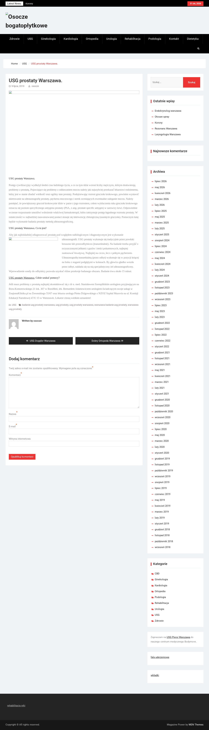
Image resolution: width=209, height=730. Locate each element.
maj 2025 (160, 216)
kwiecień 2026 (162, 193)
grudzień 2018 (162, 529)
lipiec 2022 (161, 334)
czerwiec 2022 (162, 340)
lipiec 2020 (161, 429)
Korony (158, 122)
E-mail (12, 426)
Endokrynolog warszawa (38, 5)
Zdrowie (14, 38)
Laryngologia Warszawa (168, 134)
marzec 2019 (162, 511)
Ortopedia (92, 38)
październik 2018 (164, 541)
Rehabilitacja (132, 38)
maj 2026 (160, 187)
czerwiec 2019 (162, 494)
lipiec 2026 (161, 181)
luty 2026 (160, 204)
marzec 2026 (162, 199)
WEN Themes (196, 724)
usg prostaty (62, 305)
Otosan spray (162, 116)
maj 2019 (160, 500)
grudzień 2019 (162, 458)
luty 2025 (160, 228)
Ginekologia (48, 38)
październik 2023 (164, 293)
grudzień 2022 (162, 322)
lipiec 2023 (161, 305)
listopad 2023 (162, 287)
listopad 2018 (162, 535)
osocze (35, 86)
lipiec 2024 (161, 246)
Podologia (154, 38)
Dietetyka (193, 38)
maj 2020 (160, 435)
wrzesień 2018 (162, 547)
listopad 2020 (162, 405)
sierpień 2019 (162, 482)
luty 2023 (160, 317)
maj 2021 (160, 370)
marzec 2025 (162, 222)
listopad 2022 (162, 328)
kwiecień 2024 (162, 264)
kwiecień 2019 (162, 505)
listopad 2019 (162, 464)
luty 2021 (160, 387)
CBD (157, 573)
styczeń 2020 (162, 452)
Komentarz (15, 375)
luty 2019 (160, 517)
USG (30, 38)
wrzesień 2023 (162, 299)
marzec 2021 (162, 382)
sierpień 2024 (162, 240)
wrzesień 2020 (162, 417)
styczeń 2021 (162, 393)
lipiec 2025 (161, 210)
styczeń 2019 (162, 523)
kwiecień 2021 (162, 376)
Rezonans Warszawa (166, 128)
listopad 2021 (162, 358)
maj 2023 (160, 311)
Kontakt (174, 38)
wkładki (155, 675)
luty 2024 (160, 269)
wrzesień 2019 (162, 476)
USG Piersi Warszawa (178, 637)
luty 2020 (160, 446)
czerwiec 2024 (162, 252)
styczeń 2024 (162, 275)
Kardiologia (71, 38)
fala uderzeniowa (160, 657)
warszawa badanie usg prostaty (110, 305)
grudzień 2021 (162, 352)
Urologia (111, 38)
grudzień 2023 (162, 281)
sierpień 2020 (162, 423)
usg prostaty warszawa (81, 305)
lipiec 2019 (161, 488)
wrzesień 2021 (162, 364)
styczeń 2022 (162, 346)
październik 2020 (164, 411)
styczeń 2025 (162, 234)
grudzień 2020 (162, 399)
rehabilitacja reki (16, 705)
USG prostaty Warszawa (21, 277)
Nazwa (12, 414)
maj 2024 (160, 258)
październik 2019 (164, 470)
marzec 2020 (162, 440)
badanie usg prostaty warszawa (38, 305)
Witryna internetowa (20, 438)
